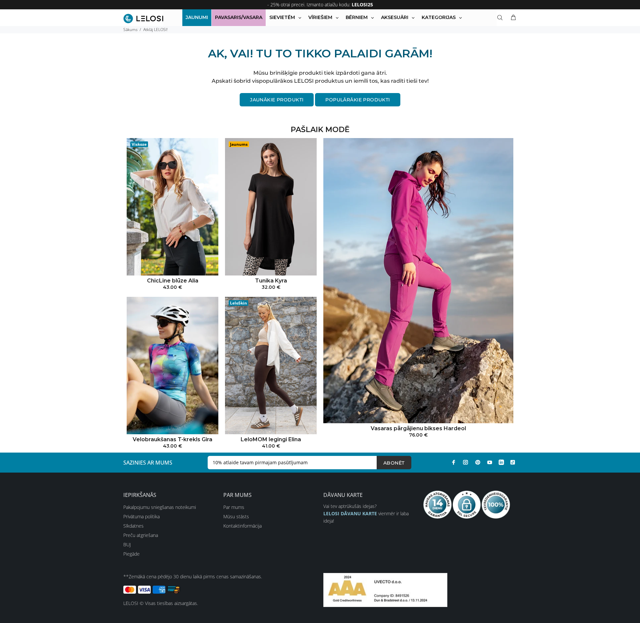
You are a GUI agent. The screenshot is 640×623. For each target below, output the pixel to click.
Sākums (130, 29)
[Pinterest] (477, 462)
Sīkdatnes (133, 526)
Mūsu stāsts (236, 516)
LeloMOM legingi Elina (271, 439)
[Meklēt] (501, 17)
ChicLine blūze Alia (172, 280)
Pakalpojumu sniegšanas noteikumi (159, 507)
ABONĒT (394, 463)
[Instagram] (465, 462)
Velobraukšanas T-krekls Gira (172, 439)
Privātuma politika (141, 516)
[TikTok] (513, 462)
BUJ (127, 544)
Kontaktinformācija (242, 526)
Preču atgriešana (140, 535)
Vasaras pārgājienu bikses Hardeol (418, 428)
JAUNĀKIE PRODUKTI (276, 100)
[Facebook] (453, 462)
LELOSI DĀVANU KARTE (350, 513)
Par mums (233, 507)
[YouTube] (489, 462)
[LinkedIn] (501, 462)
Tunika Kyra (271, 280)
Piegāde (131, 554)
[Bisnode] (385, 589)
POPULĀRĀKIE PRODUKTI (357, 100)
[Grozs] (512, 17)
